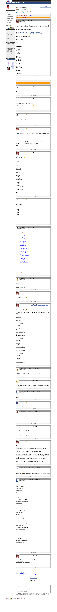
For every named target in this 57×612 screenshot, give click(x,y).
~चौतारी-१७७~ (8, 41)
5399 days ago (10, 18)
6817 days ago (9, 12)
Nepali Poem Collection (9, 33)
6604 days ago (9, 14)
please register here (38, 574)
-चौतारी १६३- (8, 37)
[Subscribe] (32, 20)
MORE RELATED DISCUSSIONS (9, 25)
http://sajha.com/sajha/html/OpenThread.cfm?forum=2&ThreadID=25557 (29, 32)
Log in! (19, 574)
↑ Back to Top (53, 610)
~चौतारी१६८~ (8, 38)
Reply (29, 20)
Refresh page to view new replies (48, 6)
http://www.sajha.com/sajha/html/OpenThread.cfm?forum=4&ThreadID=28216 (30, 33)
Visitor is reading (10, 43)
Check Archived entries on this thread (21, 573)
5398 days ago (9, 22)
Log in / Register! (47, 3)
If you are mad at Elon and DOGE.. (22, 591)
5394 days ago (10, 23)
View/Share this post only (33, 95)
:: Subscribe (8, 71)
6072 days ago (10, 16)
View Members (17, 5)
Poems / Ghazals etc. (22, 7)
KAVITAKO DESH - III (9, 34)
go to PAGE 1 (30, 15)
